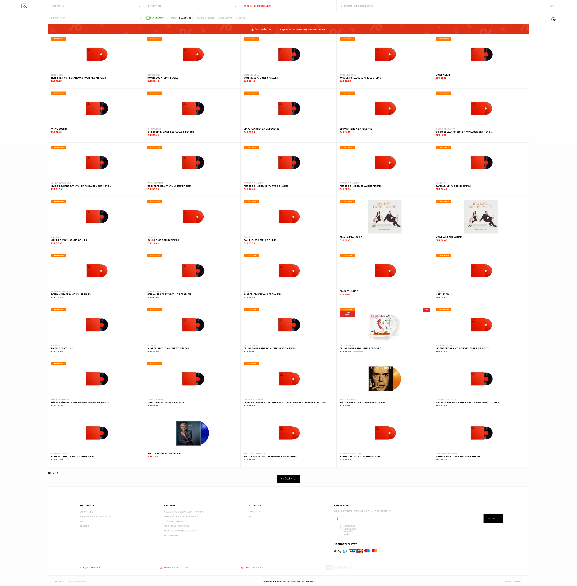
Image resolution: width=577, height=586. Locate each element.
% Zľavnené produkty (258, 6)
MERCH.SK (59, 582)
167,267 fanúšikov (91, 568)
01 (49, 473)
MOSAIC (518, 581)
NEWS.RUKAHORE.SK (77, 582)
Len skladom (157, 18)
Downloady (171, 535)
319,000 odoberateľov (175, 568)
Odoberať (493, 518)
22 (54, 473)
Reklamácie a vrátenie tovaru (181, 516)
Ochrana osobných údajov (180, 531)
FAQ (251, 516)
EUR (552, 6)
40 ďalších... (288, 479)
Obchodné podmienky (176, 526)
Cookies (84, 526)
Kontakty (254, 512)
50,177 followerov (254, 568)
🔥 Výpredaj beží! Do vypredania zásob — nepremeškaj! (288, 29)
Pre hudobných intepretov (95, 516)
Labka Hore (86, 512)
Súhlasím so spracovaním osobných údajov (349, 530)
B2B (81, 521)
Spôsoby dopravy (174, 521)
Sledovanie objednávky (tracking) (184, 512)
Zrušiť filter (207, 18)
